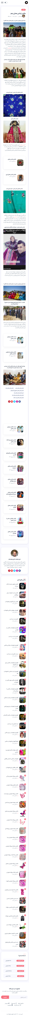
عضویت (5, 997)
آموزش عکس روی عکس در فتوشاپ (11, 681)
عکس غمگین (20, 976)
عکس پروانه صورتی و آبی (12, 776)
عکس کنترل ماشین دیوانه (12, 916)
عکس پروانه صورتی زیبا (12, 837)
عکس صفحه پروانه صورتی (12, 846)
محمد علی (20, 16)
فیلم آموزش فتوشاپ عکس (11, 741)
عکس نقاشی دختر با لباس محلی (11, 519)
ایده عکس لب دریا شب (12, 724)
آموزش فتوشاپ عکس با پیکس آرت (12, 690)
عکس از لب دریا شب (13, 636)
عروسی (9, 48)
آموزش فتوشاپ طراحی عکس (11, 645)
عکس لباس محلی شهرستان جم (18, 395)
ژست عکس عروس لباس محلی (11, 338)
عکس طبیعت (20, 971)
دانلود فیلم (21, 1003)
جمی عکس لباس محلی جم (19, 393)
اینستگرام (16, 1005)
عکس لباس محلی (12, 159)
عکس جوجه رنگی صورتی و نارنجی (12, 751)
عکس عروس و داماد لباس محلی (11, 441)
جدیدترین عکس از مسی (12, 898)
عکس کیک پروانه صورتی (12, 872)
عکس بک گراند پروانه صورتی (11, 855)
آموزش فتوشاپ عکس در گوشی (12, 629)
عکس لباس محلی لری (11, 174)
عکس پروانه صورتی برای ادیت (11, 793)
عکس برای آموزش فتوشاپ (11, 601)
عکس (23, 10)
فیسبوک (13, 1003)
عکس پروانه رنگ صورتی (12, 820)
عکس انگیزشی (20, 961)
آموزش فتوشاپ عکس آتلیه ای (11, 715)
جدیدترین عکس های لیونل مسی (11, 943)
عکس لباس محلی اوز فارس (11, 454)
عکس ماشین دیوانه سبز (12, 924)
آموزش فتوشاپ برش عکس (11, 732)
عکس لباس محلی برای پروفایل (12, 480)
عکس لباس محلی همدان (12, 532)
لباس (15, 217)
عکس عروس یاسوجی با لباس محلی (11, 353)
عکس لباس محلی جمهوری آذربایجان (17, 390)
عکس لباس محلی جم (9, 388)
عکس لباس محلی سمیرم (12, 467)
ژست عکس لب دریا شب (12, 654)
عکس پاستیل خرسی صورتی (11, 890)
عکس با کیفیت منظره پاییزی (11, 933)
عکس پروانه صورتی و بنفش (11, 811)
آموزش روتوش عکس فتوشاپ (11, 610)
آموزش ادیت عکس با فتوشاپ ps (11, 672)
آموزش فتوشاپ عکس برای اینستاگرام (11, 663)
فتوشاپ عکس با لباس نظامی (11, 759)
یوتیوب (9, 1005)
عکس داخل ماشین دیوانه (12, 907)
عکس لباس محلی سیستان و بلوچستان (11, 493)
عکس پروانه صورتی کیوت (12, 881)
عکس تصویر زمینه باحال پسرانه (12, 585)
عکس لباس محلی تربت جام (19, 398)
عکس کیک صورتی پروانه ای (11, 828)
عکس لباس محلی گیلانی (12, 506)
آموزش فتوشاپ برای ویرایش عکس (11, 707)
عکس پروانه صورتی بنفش (12, 863)
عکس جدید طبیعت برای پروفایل (12, 594)
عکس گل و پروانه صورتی (12, 785)
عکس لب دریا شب (14, 619)
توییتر (6, 1003)
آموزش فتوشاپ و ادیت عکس (11, 697)
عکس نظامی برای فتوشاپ (12, 767)
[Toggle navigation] (2, 2)
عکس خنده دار (20, 966)
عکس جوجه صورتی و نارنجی (11, 802)
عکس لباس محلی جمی (19, 388)
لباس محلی (22, 145)
